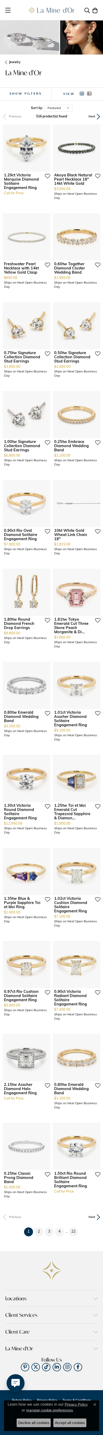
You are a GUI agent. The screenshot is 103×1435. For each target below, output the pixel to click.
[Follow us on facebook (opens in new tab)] (78, 1367)
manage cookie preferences (49, 1410)
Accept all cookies (70, 1423)
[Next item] (44, 148)
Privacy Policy (76, 1404)
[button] (87, 10)
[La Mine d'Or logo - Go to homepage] (52, 10)
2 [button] (39, 1232)
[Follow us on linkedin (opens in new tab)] (57, 1367)
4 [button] (59, 1232)
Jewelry (15, 62)
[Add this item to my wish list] (46, 176)
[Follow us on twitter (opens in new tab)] (35, 1367)
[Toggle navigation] (8, 10)
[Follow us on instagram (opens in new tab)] (67, 1367)
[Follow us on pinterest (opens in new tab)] (25, 1367)
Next (91, 116)
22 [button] (73, 1232)
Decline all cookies (33, 1423)
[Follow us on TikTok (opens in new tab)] (46, 1367)
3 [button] (49, 1232)
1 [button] (30, 1232)
